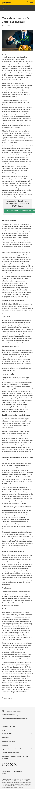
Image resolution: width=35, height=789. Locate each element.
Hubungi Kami (18, 771)
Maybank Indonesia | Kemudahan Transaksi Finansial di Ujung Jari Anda (14, 711)
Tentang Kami (6, 771)
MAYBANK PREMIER (8, 741)
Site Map (4, 773)
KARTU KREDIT (6, 734)
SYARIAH (5, 745)
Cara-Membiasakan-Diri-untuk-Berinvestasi (15, 718)
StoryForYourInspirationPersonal (9, 714)
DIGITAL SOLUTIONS (8, 726)
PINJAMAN (5, 737)
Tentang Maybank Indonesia (10, 752)
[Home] (3, 711)
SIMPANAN (5, 730)
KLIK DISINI (20, 787)
